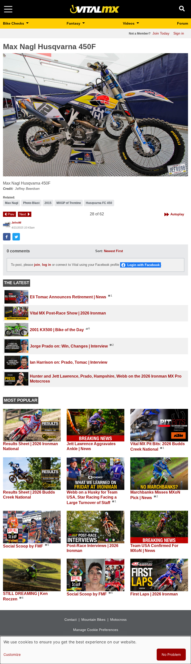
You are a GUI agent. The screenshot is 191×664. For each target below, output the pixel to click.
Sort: (99, 251)
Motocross (118, 620)
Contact (70, 620)
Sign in (178, 33)
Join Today (160, 33)
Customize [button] (12, 654)
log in (46, 265)
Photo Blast (31, 203)
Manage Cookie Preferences (95, 630)
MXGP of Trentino (68, 203)
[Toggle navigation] (8, 9)
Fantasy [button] (74, 23)
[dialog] (95, 650)
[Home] (94, 9)
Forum (182, 23)
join (37, 265)
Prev (11, 214)
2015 (48, 203)
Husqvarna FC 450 (99, 203)
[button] (95, 114)
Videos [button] (129, 23)
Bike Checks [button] (14, 23)
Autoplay (177, 214)
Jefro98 (16, 222)
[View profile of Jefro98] (6, 225)
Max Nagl (11, 203)
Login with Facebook (143, 265)
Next (22, 214)
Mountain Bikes (93, 620)
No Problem (171, 654)
